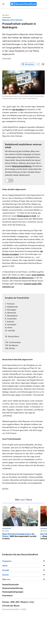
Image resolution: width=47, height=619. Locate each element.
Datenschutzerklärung (21, 166)
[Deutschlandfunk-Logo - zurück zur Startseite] (23, 4)
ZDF (18, 602)
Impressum (7, 595)
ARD (12, 602)
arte (32, 602)
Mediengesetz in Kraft (26, 216)
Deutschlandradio (10, 584)
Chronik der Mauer (11, 605)
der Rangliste (18, 109)
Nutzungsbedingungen (12, 592)
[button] (3, 4)
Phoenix (25, 602)
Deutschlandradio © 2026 (14, 609)
